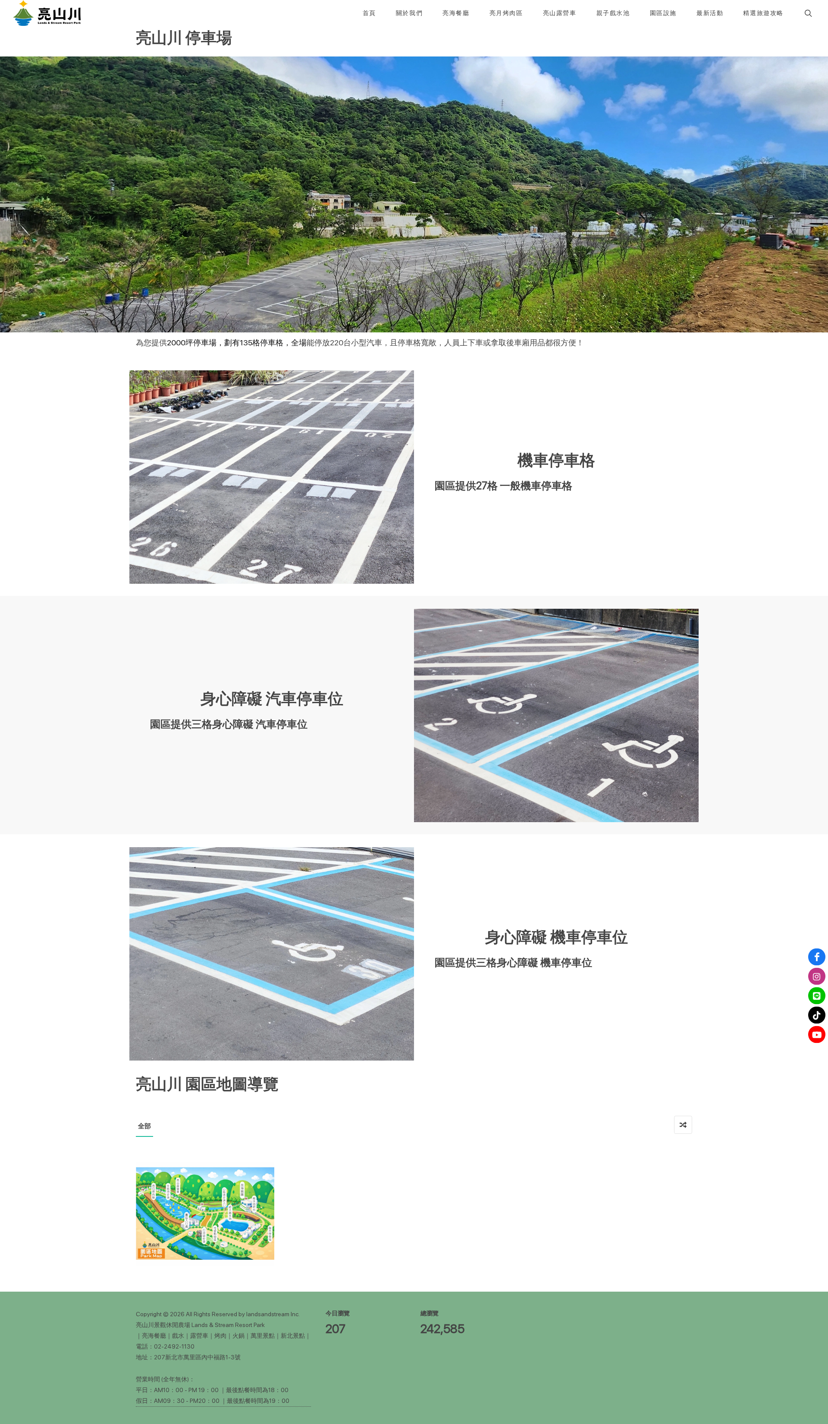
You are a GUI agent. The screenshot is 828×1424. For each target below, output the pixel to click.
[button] (807, 13)
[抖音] (816, 1015)
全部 (144, 1126)
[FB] (816, 957)
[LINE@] (816, 996)
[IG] (816, 976)
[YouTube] (816, 1034)
